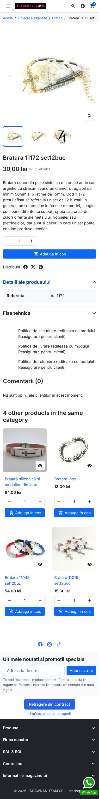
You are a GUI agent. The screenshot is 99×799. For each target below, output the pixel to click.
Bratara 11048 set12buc (17, 580)
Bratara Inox (65, 478)
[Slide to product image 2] (37, 136)
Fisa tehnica (17, 313)
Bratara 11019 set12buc (66, 580)
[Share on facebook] (25, 267)
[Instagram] (49, 644)
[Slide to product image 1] (13, 136)
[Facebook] (40, 644)
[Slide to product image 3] (61, 136)
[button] (73, 6)
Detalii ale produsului (26, 282)
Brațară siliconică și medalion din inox (22, 481)
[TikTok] (59, 644)
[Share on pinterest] (40, 267)
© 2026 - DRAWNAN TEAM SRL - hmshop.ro (49, 791)
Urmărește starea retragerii (49, 713)
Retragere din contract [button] (49, 704)
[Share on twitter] (33, 267)
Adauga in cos (50, 254)
